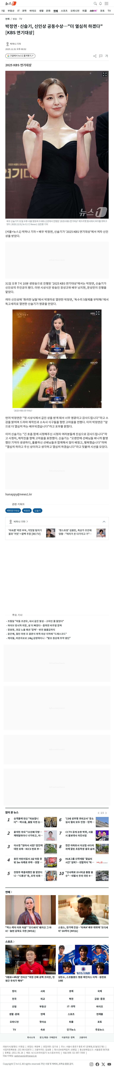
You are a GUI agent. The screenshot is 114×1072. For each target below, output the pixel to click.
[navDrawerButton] (106, 3)
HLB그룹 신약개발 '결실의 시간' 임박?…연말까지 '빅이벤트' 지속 (79, 862)
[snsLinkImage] (91, 1064)
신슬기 (37, 510)
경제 (71, 991)
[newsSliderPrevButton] (98, 812)
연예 (7, 19)
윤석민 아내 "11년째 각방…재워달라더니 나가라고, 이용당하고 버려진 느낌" (28, 836)
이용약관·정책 (68, 1037)
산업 (14, 1006)
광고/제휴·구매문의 (48, 1037)
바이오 (99, 1006)
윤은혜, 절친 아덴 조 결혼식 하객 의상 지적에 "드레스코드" (37, 633)
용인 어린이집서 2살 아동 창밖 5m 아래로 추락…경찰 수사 (28, 862)
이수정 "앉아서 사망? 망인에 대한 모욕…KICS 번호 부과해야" (28, 849)
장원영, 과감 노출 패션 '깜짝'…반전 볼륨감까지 (31, 629)
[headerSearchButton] (95, 3)
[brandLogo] (10, 3)
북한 (71, 998)
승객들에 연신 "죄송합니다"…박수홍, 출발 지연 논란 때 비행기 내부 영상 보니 (28, 822)
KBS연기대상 (13, 510)
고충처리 (83, 1037)
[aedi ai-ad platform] (7, 72)
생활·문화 (14, 1014)
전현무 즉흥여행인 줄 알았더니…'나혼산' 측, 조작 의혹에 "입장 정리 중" (28, 876)
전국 (14, 998)
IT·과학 (71, 1006)
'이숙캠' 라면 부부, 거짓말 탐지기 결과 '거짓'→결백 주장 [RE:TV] (25, 532)
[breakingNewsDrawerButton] (100, 3)
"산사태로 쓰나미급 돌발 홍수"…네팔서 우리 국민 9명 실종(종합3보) (79, 876)
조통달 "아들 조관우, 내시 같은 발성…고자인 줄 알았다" (36, 621)
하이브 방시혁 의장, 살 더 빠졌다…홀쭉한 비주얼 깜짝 (35, 625)
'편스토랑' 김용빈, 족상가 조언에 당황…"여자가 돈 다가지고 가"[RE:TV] (75, 532)
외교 (43, 998)
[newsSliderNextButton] (106, 812)
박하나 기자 (15, 43)
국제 (100, 991)
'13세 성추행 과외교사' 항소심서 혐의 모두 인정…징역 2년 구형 (79, 822)
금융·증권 (100, 998)
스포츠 (8, 942)
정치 (14, 991)
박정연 (27, 510)
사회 (43, 991)
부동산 (42, 1006)
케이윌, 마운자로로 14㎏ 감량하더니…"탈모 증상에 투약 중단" (39, 638)
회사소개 (31, 1037)
